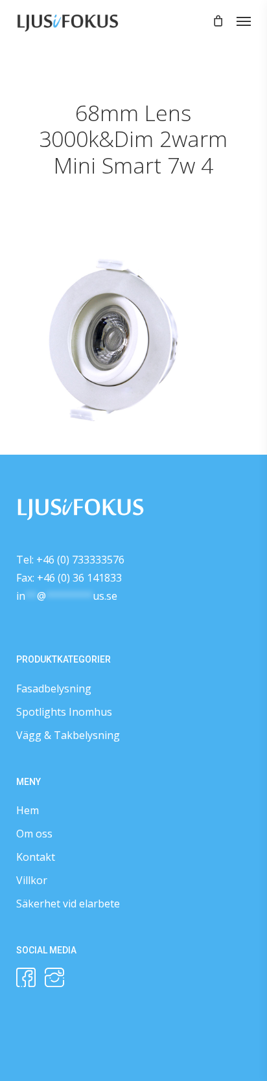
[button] (244, 20)
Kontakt (35, 857)
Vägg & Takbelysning (68, 735)
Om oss (34, 833)
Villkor (31, 880)
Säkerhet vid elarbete (68, 903)
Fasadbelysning (53, 688)
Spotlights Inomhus (64, 712)
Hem (27, 810)
